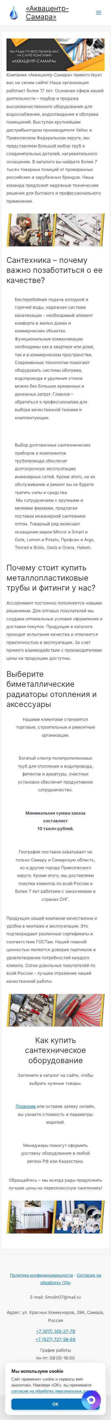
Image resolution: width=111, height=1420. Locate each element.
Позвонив (26, 1106)
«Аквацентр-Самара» (47, 12)
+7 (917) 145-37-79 (55, 1331)
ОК (55, 1404)
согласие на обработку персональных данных (54, 1391)
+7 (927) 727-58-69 (55, 1339)
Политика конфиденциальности (41, 1275)
